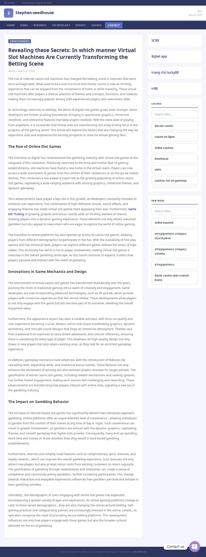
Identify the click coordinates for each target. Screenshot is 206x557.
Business (40, 25)
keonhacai (161, 158)
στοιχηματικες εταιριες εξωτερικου (170, 236)
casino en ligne (164, 136)
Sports (81, 25)
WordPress (140, 552)
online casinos (164, 147)
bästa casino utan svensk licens (172, 278)
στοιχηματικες (164, 264)
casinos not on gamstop (171, 180)
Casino (96, 25)
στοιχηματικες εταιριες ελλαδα (170, 251)
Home (11, 25)
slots (158, 169)
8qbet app (159, 56)
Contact (114, 25)
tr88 (154, 88)
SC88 (155, 40)
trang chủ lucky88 (165, 72)
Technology (61, 25)
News (24, 25)
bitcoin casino (164, 125)
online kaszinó (164, 222)
